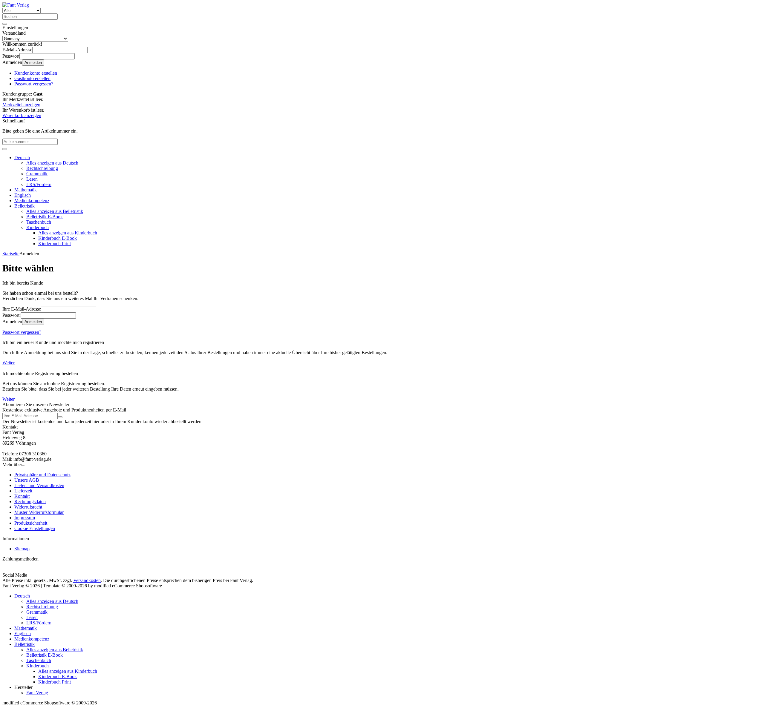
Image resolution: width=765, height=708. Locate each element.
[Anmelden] (60, 417)
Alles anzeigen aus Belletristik (54, 211)
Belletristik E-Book (44, 216)
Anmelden (33, 62)
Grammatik (37, 173)
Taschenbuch (38, 222)
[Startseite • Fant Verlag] (15, 4)
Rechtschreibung (42, 168)
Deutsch (22, 157)
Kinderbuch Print (54, 243)
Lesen (32, 179)
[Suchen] (4, 24)
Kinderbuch (37, 227)
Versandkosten (87, 580)
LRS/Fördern (38, 184)
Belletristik (24, 205)
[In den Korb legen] (4, 149)
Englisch (22, 195)
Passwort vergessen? (21, 332)
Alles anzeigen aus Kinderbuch (67, 232)
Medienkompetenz (31, 200)
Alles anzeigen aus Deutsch (52, 162)
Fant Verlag (37, 692)
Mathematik (25, 189)
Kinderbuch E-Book (57, 238)
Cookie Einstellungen (34, 528)
